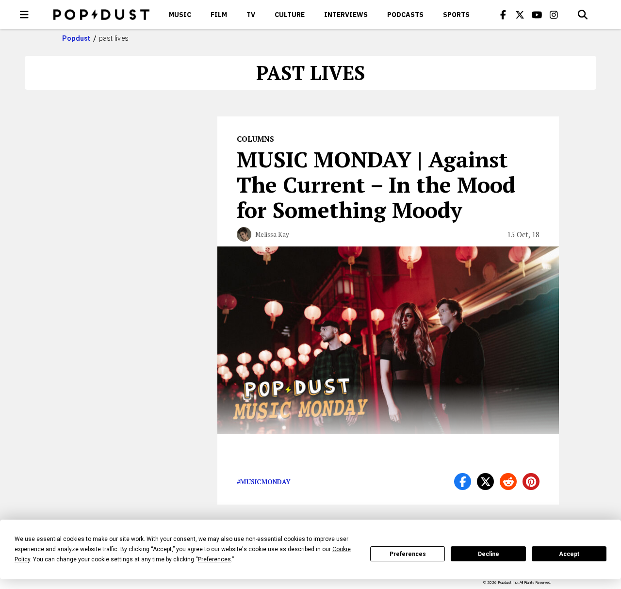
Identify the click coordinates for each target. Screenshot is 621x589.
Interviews (346, 14)
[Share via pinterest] (531, 481)
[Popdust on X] (520, 14)
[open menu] (24, 14)
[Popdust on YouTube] (537, 14)
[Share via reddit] (508, 481)
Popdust (76, 38)
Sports (456, 14)
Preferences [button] (214, 559)
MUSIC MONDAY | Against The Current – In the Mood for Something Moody (376, 184)
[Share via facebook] (462, 481)
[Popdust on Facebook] (503, 14)
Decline (488, 554)
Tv (250, 14)
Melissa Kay (272, 234)
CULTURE (290, 14)
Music (180, 14)
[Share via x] (485, 481)
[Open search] (582, 14)
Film (219, 14)
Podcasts (405, 14)
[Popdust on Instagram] (554, 14)
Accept (569, 554)
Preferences (408, 554)
